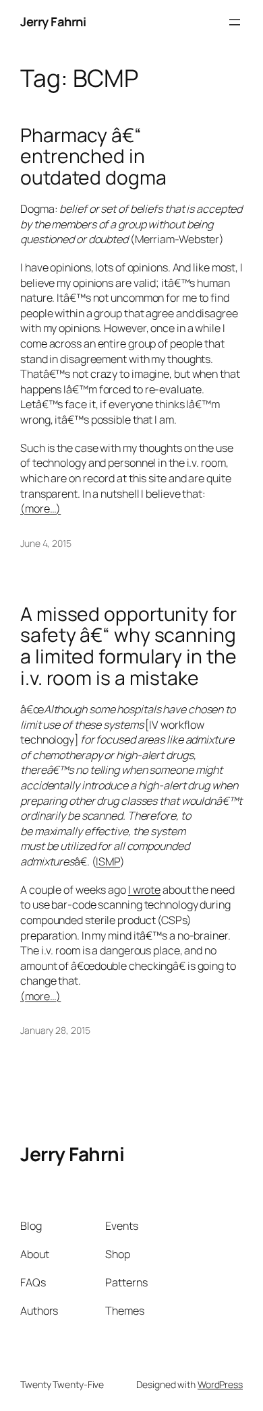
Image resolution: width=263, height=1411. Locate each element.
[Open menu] (235, 22)
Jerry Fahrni (53, 21)
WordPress (220, 1384)
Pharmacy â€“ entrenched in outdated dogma (93, 157)
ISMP (108, 861)
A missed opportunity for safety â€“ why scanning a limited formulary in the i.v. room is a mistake (128, 646)
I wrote (144, 889)
